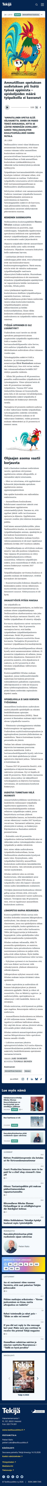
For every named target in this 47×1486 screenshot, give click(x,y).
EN (21, 1264)
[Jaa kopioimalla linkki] (41, 1079)
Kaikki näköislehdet (11, 1456)
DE (10, 1264)
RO (36, 1264)
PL (26, 1264)
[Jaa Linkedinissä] (32, 1079)
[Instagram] (3, 1476)
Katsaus (27, 1071)
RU (11, 1268)
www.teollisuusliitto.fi (12, 1430)
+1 (41, 15)
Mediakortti (7, 1466)
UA (17, 1268)
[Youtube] (17, 1476)
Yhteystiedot (8, 1462)
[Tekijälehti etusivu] (6, 4)
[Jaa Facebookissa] (27, 1079)
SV (31, 1264)
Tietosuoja (7, 1470)
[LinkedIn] (12, 1476)
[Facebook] (8, 1476)
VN (6, 1268)
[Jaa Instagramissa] (23, 1079)
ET (15, 1264)
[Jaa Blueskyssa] (36, 1079)
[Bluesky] (22, 1476)
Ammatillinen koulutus (31, 15)
